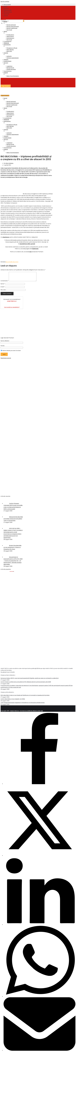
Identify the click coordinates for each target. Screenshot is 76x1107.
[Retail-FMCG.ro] (12, 11)
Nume (3, 284)
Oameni (6, 59)
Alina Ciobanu (9, 163)
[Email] (39, 1050)
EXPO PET (9, 51)
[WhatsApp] (39, 996)
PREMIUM (6, 43)
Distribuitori (10, 38)
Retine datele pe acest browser (11, 350)
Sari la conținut (5, 1)
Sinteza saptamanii (13, 58)
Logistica (9, 66)
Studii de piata (11, 69)
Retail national (11, 25)
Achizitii (9, 56)
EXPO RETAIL (10, 49)
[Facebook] (39, 784)
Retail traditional (12, 28)
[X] (39, 855)
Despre (5, 6)
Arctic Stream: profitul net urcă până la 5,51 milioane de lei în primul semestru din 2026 (26, 682)
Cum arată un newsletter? (12, 307)
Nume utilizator (5, 341)
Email (3, 287)
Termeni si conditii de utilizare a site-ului (31, 711)
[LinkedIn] (39, 924)
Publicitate (35, 249)
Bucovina (8, 262)
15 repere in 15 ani (12, 48)
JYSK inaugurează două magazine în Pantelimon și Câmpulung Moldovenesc (23, 702)
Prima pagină (7, 4)
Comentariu (4, 281)
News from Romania (13, 76)
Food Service (8, 71)
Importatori (10, 36)
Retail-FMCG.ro (14, 711)
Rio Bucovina (14, 262)
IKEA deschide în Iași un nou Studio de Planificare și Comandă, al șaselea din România (25, 695)
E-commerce (7, 41)
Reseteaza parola (6, 358)
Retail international (13, 26)
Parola (2, 346)
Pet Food (9, 30)
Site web (3, 290)
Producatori (10, 35)
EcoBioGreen (7, 61)
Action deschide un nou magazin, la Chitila (13, 699)
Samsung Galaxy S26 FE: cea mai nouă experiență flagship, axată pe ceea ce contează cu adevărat (30, 678)
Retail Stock (10, 68)
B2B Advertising (8, 12)
